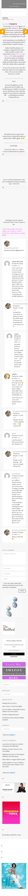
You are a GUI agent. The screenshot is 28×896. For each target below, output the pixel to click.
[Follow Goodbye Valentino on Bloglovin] (9, 735)
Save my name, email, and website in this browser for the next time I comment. (12, 585)
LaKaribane (16, 474)
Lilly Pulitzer (11, 231)
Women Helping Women (10, 714)
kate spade (10, 229)
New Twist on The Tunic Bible (12, 706)
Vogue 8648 (14, 26)
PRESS (17, 6)
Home (3, 19)
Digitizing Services (8, 754)
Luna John (5, 744)
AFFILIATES (12, 6)
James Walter (6, 762)
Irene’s (17, 149)
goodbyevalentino (20, 304)
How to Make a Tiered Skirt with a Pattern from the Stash (13, 764)
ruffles (19, 231)
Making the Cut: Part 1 (9, 703)
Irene (14, 433)
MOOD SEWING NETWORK (18, 3)
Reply (19, 265)
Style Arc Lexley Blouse (11, 233)
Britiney (4, 749)
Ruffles (7, 19)
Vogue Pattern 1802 (18, 759)
